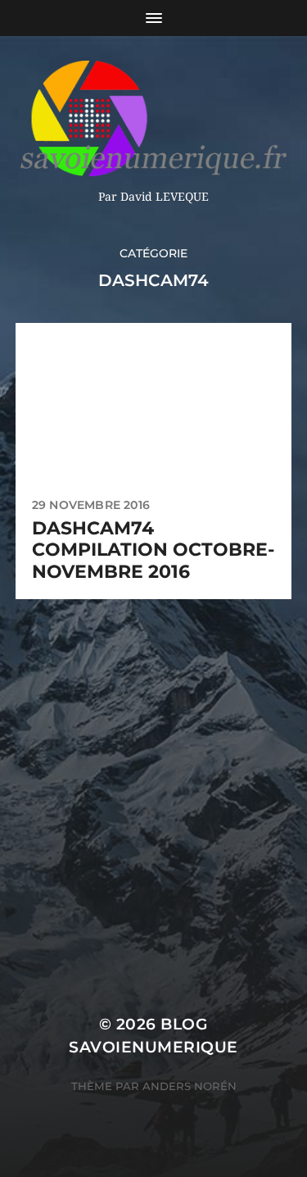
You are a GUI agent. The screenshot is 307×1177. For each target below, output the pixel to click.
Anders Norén (189, 1086)
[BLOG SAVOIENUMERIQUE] (153, 118)
